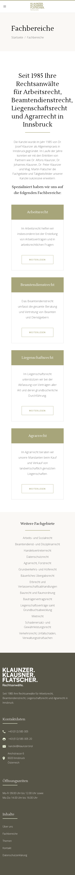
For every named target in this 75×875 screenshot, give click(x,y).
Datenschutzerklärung (15, 855)
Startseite (17, 37)
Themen (7, 840)
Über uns (8, 826)
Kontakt (7, 848)
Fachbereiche (10, 833)
